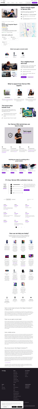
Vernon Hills (8, 21)
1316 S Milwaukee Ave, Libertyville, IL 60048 (10, 30)
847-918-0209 (5, 28)
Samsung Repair (15, 244)
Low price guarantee (7, 362)
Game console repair (31, 274)
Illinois (6, 21)
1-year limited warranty (26, 18)
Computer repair (31, 259)
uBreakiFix (4, 0)
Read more (6, 209)
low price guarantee (33, 14)
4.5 (6, 27)
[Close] (22, 402)
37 (21, 227)
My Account (36, 0)
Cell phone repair (31, 244)
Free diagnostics (25, 14)
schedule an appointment (9, 99)
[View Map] (28, 30)
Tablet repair (22, 287)
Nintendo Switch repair (7, 274)
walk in (4, 99)
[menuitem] (9, 2)
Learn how (15, 151)
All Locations (3, 21)
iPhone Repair (7, 244)
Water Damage (7, 299)
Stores (32, 0)
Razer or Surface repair (23, 259)
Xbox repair (22, 273)
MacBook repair (7, 259)
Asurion (1, 0)
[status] (8, 207)
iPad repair (14, 287)
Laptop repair (15, 259)
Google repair (23, 244)
